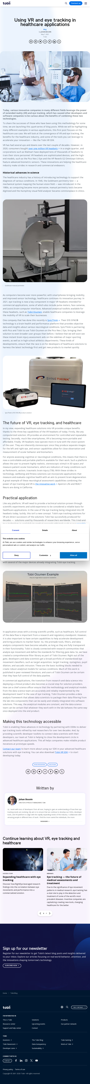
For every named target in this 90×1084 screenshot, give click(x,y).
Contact (35, 1028)
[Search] (67, 1007)
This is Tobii (7, 1020)
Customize (43, 555)
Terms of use (20, 1069)
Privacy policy (8, 1069)
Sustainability (37, 1048)
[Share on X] (59, 41)
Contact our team (12, 748)
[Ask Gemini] (40, 41)
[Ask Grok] (45, 41)
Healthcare (52, 764)
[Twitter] (31, 1061)
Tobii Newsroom (9, 1044)
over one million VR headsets (43, 148)
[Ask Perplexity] (36, 41)
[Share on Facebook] (50, 41)
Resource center (9, 1024)
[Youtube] (36, 1061)
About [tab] (74, 530)
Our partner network (68, 1024)
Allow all (73, 555)
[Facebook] (16, 1061)
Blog (45, 29)
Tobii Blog (14, 993)
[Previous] (40, 913)
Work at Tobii (66, 1044)
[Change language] (62, 1007)
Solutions (35, 1020)
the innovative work (45, 484)
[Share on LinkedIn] (54, 41)
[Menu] (85, 3)
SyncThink (52, 320)
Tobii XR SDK (61, 752)
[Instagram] (26, 1061)
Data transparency (39, 1044)
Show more (44, 821)
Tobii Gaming (66, 1040)
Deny (16, 555)
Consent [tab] (15, 530)
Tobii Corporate (78, 1007)
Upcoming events (38, 1024)
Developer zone (9, 1048)
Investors (6, 1040)
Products (64, 1020)
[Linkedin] (21, 1061)
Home (5, 993)
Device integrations (39, 764)
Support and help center (12, 1028)
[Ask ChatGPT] (31, 41)
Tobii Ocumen (34, 312)
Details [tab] (45, 530)
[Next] (50, 913)
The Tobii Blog (37, 1040)
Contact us (76, 3)
